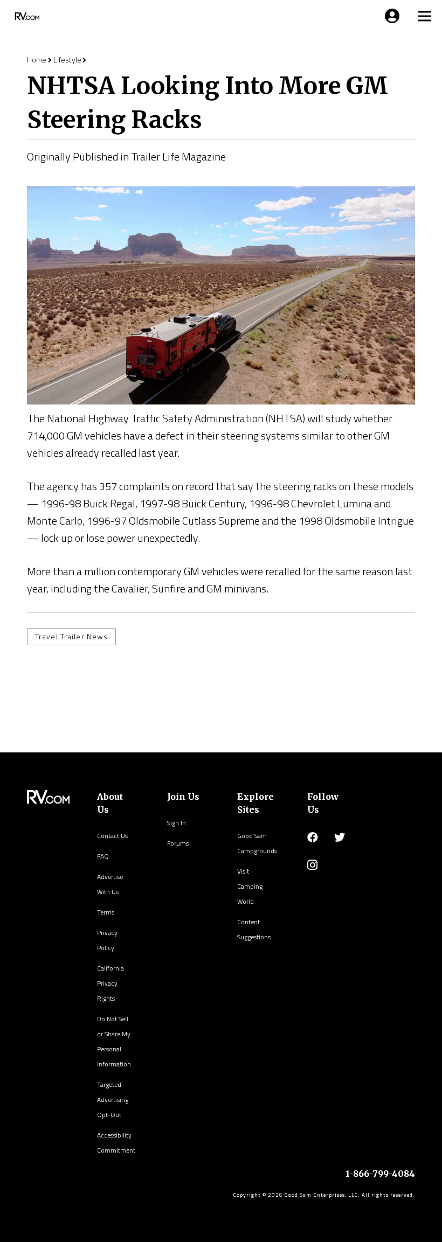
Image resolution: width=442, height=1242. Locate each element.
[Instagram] (312, 865)
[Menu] (390, 16)
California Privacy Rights (110, 983)
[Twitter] (339, 837)
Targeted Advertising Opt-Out (112, 1099)
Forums (178, 843)
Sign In (176, 823)
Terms (105, 912)
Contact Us (112, 836)
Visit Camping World (250, 886)
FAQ (103, 856)
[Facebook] (312, 837)
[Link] (26, 16)
